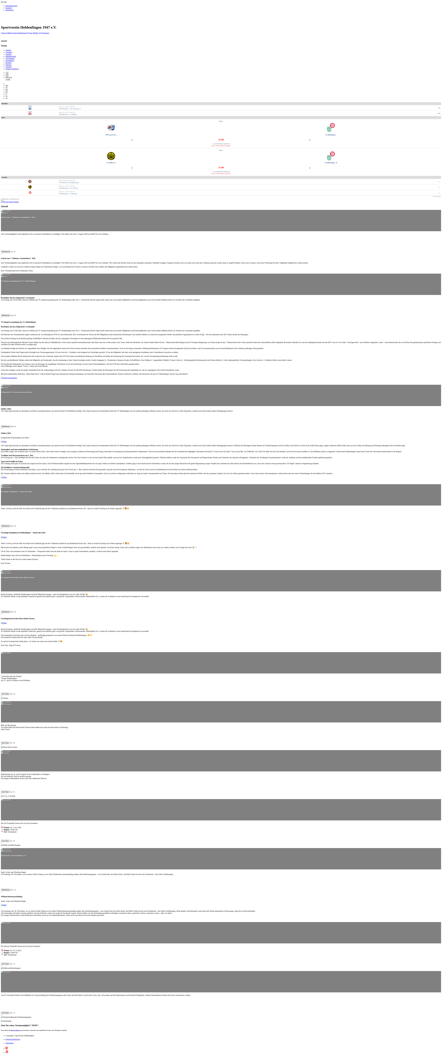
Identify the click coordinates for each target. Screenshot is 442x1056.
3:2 (439, 108)
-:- (439, 181)
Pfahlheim (74, 114)
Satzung (8, 65)
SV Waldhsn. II (111, 163)
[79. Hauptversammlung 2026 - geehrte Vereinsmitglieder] (9, 378)
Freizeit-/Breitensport (19, 33)
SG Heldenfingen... (64, 114)
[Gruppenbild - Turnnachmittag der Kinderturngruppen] (4, 905)
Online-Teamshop (12, 69)
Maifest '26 (37, 33)
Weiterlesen (6, 252)
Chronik (9, 67)
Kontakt (8, 8)
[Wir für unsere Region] (10, 202)
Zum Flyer (5, 694)
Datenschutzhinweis (13, 1039)
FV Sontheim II (63, 182)
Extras (30, 33)
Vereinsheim (10, 58)
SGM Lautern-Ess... (111, 135)
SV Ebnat (75, 188)
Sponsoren (45, 33)
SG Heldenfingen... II (65, 108)
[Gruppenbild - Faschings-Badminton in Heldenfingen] (4, 537)
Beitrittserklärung (16, 1030)
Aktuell (8, 50)
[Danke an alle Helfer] (4, 477)
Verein (3, 33)
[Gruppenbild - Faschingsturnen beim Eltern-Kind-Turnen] (4, 623)
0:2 (439, 113)
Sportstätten (10, 61)
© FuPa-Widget (437, 196)
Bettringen (74, 193)
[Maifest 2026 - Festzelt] (4, 442)
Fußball (9, 33)
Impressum (9, 10)
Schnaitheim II (77, 108)
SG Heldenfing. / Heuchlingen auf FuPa (10, 199)
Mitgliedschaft (11, 56)
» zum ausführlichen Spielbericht (221, 143)
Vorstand (9, 52)
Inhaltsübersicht (11, 6)
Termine (9, 54)
